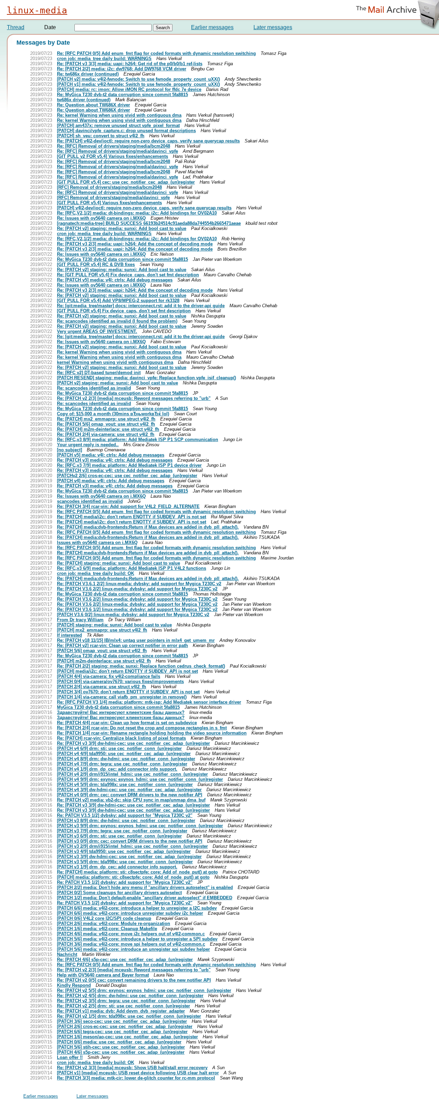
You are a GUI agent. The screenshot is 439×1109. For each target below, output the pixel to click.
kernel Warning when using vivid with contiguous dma (115, 362)
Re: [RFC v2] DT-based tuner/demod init (99, 372)
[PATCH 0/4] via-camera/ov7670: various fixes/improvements (120, 681)
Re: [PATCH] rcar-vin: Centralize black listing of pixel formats (121, 738)
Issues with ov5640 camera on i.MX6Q (97, 542)
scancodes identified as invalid (90, 501)
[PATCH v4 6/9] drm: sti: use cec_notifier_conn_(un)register (119, 748)
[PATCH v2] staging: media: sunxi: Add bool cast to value (117, 382)
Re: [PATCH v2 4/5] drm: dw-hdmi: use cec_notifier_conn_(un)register (130, 995)
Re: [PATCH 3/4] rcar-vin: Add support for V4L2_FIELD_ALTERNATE (128, 506)
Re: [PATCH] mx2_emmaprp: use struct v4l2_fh (106, 418)
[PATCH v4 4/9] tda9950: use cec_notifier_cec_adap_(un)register (124, 753)
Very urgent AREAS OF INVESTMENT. (97, 331)
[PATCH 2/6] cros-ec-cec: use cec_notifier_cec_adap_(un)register (124, 1026)
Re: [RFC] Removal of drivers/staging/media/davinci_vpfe (117, 151)
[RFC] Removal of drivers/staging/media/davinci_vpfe (113, 197)
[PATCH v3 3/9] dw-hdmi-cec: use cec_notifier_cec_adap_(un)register (129, 856)
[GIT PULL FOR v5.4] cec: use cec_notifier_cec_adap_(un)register (126, 182)
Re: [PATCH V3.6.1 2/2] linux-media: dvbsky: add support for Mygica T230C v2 (139, 583)
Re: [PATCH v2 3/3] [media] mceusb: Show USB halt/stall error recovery (132, 1067)
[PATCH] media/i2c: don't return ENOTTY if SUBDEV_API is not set (127, 671)
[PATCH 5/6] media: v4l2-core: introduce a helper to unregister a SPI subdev (137, 939)
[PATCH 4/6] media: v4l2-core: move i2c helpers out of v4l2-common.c (131, 933)
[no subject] (69, 449)
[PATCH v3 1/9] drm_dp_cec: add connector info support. (117, 866)
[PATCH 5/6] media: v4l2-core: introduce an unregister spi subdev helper (133, 949)
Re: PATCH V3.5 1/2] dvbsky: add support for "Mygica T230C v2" (124, 815)
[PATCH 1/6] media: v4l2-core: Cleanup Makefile (107, 928)
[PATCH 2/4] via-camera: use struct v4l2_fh (101, 686)
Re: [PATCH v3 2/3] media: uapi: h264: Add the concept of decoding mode (135, 243)
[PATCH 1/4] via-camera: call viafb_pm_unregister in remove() (122, 697)
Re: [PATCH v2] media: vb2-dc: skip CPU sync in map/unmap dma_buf (131, 799)
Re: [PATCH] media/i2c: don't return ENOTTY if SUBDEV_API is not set (131, 516)
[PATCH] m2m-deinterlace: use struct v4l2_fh (104, 660)
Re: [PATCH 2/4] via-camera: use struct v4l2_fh (105, 434)
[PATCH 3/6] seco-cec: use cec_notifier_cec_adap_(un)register (122, 1021)
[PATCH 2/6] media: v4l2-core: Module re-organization (113, 923)
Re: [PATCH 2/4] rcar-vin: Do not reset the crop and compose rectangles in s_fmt (142, 727)
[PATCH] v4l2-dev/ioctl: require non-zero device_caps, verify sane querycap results (144, 207)
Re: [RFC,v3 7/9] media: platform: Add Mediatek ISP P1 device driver (129, 465)
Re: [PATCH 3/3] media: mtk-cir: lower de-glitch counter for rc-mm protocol (136, 1078)
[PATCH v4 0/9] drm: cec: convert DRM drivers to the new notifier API (129, 794)
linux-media (37, 10)
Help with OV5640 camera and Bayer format (103, 975)
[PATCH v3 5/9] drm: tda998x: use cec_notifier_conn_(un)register (125, 861)
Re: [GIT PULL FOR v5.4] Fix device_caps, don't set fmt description (128, 274)
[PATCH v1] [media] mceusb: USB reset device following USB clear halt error (138, 1072)
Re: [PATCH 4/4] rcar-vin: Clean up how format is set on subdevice (127, 722)
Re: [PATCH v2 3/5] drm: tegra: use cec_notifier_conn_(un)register (126, 1000)
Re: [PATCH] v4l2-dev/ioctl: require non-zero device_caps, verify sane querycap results (148, 140)
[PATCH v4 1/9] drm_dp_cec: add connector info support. (117, 769)
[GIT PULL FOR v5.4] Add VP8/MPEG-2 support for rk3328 (118, 300)
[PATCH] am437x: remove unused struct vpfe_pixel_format (118, 125)
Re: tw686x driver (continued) (88, 74)
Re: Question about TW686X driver (93, 104)
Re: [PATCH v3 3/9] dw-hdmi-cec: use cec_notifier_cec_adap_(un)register (133, 743)
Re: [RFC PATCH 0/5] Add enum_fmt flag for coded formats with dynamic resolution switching (156, 53)
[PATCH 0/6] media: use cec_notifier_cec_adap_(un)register (119, 1041)
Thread (15, 27)
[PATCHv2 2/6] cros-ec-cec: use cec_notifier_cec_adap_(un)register (127, 475)
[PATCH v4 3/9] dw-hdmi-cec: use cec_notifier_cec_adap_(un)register (129, 789)
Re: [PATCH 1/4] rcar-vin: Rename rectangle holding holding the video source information (152, 733)
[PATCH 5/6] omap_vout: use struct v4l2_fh (102, 650)
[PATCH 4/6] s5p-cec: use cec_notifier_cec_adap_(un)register (121, 1052)
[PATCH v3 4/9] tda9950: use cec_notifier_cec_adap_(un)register (124, 851)
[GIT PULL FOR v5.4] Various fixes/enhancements (109, 202)
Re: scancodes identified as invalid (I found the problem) (117, 321)
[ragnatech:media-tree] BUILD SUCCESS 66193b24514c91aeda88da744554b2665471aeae (149, 223)
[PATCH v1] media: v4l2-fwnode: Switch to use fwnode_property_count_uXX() (138, 84)
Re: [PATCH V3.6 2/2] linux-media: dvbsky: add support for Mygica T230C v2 (137, 588)
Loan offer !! (70, 1057)
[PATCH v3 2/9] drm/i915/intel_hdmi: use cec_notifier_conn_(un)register (132, 846)
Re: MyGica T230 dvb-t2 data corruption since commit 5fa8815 (122, 94)
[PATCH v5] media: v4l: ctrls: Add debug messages (110, 455)
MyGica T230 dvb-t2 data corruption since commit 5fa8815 (118, 707)
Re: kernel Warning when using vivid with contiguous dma (119, 115)
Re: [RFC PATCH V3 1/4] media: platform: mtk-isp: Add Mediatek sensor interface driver (149, 702)
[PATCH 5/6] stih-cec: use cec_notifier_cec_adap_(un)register (121, 1047)
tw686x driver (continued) (83, 99)
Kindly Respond (74, 985)
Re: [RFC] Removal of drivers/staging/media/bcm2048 (113, 146)
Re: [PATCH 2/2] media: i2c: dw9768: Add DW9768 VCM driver (121, 68)
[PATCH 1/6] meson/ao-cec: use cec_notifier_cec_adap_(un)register (127, 1036)
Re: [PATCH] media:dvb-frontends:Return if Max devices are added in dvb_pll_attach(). (148, 527)
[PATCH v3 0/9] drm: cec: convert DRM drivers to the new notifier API (129, 841)
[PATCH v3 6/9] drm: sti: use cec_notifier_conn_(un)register (119, 836)
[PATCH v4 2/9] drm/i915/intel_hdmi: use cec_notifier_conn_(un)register (132, 774)
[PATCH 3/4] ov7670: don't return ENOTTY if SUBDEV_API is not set (128, 691)
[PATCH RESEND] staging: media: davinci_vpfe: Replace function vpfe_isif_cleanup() (146, 377)
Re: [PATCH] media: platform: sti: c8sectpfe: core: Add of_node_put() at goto (137, 872)
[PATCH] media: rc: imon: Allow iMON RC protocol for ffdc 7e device (129, 89)
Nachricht (67, 954)
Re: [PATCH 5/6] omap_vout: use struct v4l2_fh (106, 424)
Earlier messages (212, 27)
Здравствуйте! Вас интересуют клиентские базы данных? (121, 712)
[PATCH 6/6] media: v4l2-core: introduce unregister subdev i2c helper (130, 913)
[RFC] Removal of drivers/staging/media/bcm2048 (109, 187)
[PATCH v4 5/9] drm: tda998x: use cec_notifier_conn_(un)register (125, 784)
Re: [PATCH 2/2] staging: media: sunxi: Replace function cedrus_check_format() (141, 666)
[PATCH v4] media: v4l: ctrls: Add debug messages (110, 480)
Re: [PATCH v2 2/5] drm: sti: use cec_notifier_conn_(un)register (123, 1005)
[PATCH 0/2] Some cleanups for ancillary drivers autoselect (119, 892)
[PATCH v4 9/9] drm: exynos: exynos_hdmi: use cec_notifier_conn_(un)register (140, 779)
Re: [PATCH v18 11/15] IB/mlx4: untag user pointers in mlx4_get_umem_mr (136, 640)
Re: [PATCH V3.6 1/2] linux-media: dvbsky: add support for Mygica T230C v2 (137, 609)
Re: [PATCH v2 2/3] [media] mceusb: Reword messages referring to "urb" (134, 398)
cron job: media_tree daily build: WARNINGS (104, 58)
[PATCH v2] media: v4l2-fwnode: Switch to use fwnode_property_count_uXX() (138, 79)
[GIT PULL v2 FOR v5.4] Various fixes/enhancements (112, 156)
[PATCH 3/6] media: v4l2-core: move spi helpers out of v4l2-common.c (131, 944)
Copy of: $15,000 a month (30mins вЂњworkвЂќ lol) (113, 413)
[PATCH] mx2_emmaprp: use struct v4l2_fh (102, 630)
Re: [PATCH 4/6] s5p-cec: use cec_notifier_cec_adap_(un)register (125, 959)
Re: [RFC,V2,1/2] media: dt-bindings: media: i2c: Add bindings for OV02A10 (137, 213)
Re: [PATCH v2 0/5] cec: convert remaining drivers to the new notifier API (134, 980)
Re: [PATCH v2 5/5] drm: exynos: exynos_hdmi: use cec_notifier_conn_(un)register (144, 990)
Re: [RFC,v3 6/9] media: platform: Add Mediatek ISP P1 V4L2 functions (131, 568)
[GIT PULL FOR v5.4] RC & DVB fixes (96, 264)
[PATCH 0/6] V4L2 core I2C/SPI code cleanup (104, 918)
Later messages (272, 27)
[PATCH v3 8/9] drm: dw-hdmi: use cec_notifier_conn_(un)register (126, 820)
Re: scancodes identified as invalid (94, 388)
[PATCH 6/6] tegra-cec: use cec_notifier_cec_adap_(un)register (122, 1031)
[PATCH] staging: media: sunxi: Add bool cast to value (114, 624)
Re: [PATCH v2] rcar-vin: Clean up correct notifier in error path (122, 645)
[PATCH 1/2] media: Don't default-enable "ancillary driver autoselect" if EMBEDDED (144, 897)
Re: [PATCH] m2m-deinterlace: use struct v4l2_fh (108, 429)
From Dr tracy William (80, 619)
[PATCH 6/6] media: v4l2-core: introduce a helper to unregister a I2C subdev (137, 908)
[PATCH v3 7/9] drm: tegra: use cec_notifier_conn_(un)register (122, 830)
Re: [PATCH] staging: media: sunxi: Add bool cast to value (118, 563)
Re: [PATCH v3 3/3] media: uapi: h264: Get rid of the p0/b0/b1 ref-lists (129, 63)
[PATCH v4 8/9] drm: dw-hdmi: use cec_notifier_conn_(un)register (126, 758)
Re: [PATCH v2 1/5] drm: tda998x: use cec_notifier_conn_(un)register (129, 1016)
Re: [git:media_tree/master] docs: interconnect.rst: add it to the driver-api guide (141, 305)
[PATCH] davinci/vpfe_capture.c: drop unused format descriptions (126, 130)
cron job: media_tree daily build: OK (95, 573)
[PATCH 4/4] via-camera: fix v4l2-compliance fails (108, 676)
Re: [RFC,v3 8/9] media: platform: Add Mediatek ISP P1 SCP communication (137, 439)
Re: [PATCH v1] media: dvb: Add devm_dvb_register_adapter (121, 1011)
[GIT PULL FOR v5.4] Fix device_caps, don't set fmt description (124, 310)
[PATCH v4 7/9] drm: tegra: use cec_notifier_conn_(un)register (122, 763)
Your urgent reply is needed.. (88, 444)
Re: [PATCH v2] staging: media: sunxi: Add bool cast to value (121, 228)
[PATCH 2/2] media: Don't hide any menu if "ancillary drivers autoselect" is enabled (145, 887)
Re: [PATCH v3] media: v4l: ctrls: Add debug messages (115, 460)
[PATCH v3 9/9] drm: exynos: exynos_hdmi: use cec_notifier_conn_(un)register (140, 825)
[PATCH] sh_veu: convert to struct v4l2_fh (100, 135)
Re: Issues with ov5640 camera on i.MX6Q (101, 218)
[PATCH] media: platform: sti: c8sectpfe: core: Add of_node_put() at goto (133, 877)
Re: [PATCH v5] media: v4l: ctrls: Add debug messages (115, 279)
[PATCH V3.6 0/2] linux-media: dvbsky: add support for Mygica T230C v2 (133, 614)
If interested (69, 635)
